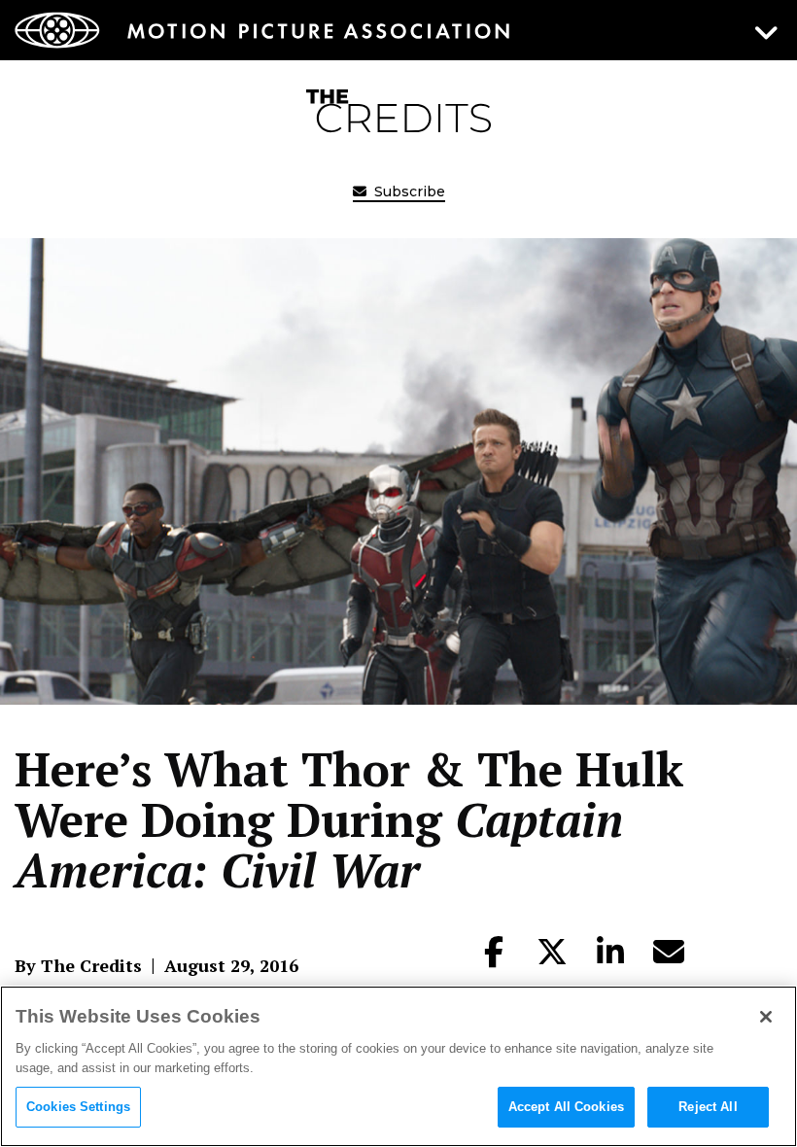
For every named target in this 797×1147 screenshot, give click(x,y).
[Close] (766, 1016)
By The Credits (78, 965)
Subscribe (407, 191)
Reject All (707, 1106)
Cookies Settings (78, 1106)
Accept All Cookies (566, 1106)
